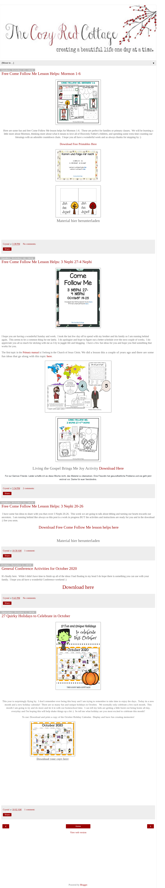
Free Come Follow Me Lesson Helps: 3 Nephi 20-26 (42, 506)
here (49, 356)
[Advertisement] (78, 858)
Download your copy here (53, 758)
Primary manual (31, 352)
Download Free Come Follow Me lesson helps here (78, 527)
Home (78, 826)
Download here (78, 587)
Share (7, 249)
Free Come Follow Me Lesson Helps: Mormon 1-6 (41, 73)
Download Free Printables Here (78, 144)
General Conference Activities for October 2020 (39, 568)
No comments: (29, 244)
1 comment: (29, 550)
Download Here (111, 468)
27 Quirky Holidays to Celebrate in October (36, 616)
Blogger (83, 884)
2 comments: (28, 488)
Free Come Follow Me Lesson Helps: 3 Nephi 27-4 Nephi (47, 262)
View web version (78, 832)
